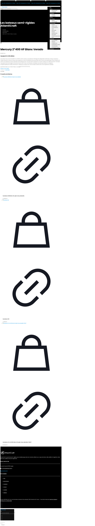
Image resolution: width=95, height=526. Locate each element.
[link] (17, 9)
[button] (47, 525)
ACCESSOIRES (6, 31)
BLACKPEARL (6, 481)
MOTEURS (5, 32)
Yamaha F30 (6, 319)
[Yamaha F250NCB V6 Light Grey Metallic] (31, 77)
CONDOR (5, 484)
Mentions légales (53, 499)
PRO (4, 478)
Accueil (4, 29)
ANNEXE (5, 492)
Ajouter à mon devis (4, 68)
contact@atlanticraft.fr (7, 468)
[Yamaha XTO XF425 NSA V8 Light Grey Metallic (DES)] (31, 323)
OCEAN (4, 487)
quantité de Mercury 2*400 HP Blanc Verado (10, 66)
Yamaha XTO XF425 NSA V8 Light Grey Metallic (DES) (17, 442)
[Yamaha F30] (31, 200)
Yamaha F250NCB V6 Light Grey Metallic (13, 195)
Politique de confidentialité (6, 500)
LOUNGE (5, 490)
